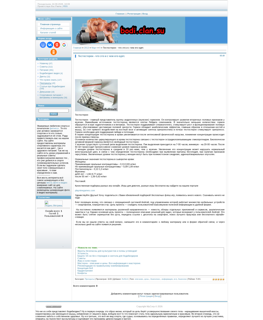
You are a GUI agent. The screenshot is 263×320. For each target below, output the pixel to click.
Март (94, 47)
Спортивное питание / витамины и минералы (51, 96)
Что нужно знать (48, 80)
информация (167, 279)
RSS (65, 6)
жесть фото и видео (56, 182)
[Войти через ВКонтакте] (50, 45)
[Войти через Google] (64, 45)
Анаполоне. (155, 279)
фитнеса (54, 128)
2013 (86, 47)
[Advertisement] (150, 68)
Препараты (45, 83)
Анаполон (182, 279)
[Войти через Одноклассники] (54, 52)
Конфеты (82, 273)
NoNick (125, 279)
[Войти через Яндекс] (57, 45)
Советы (44, 66)
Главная (120, 14)
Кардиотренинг (85, 270)
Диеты (43, 76)
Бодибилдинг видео (50, 73)
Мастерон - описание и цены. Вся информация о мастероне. (109, 263)
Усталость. (83, 253)
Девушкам (45, 91)
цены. (146, 279)
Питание (44, 70)
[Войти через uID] (43, 45)
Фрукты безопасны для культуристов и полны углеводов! (107, 251)
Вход (145, 14)
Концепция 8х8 (85, 268)
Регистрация (134, 14)
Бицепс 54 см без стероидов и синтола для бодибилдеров (107, 256)
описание (139, 279)
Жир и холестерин (87, 261)
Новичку (44, 63)
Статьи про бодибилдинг (52, 86)
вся (175, 279)
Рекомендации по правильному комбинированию (103, 265)
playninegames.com (85, 190)
